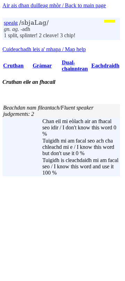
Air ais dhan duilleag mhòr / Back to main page (54, 5)
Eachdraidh (105, 66)
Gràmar (42, 66)
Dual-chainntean (75, 65)
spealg (11, 23)
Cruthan (13, 66)
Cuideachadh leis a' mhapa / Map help (44, 49)
